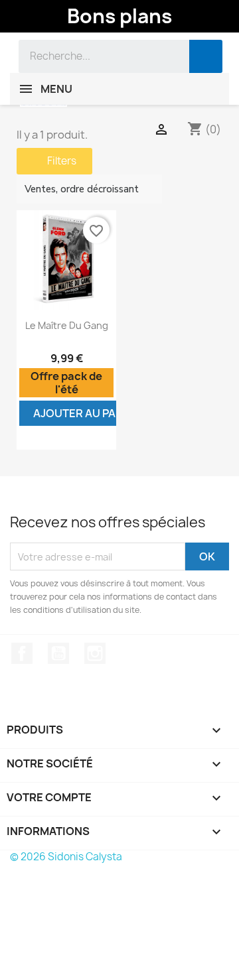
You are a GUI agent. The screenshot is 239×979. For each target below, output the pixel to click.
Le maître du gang (66, 325)
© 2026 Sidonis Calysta (66, 857)
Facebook (22, 653)
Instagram (95, 653)
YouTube (58, 653)
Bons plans (119, 16)
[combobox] (94, 56)
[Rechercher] (205, 56)
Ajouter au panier (86, 413)
